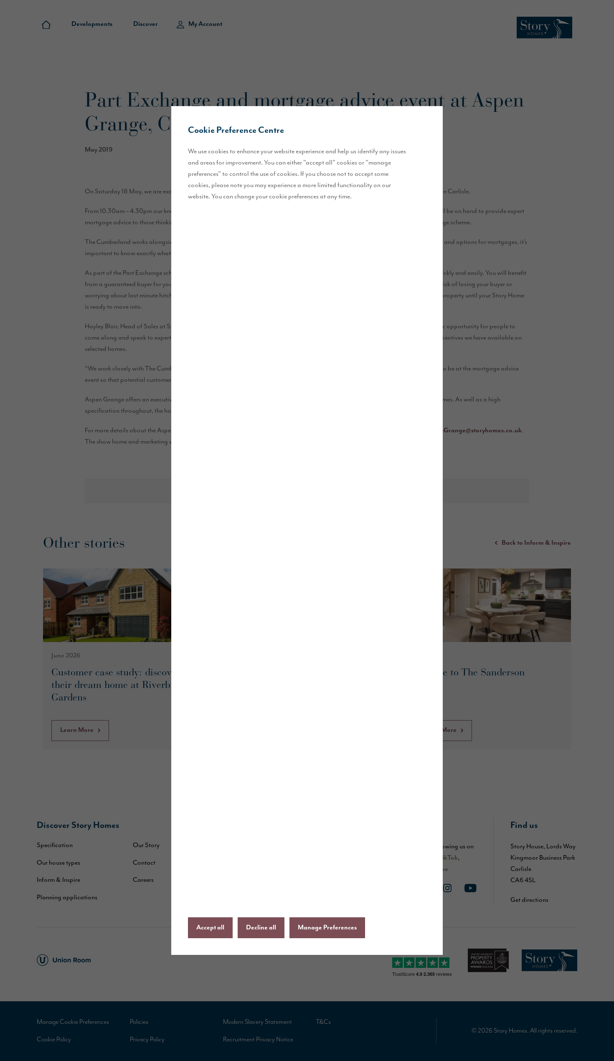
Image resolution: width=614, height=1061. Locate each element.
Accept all (210, 928)
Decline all (261, 928)
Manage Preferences (327, 928)
